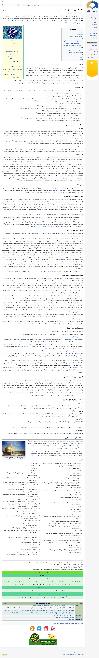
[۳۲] (44, 221)
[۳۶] (64, 226)
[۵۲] (17, 365)
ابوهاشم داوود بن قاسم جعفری (74, 354)
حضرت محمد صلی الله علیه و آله (49, 579)
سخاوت (63, 157)
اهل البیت (56, 623)
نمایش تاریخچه (27, 5)
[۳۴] (30, 224)
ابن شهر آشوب (77, 393)
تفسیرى (60, 380)
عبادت (6, 259)
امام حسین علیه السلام (55, 582)
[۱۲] (35, 100)
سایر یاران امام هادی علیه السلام (60, 613)
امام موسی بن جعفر (40, 162)
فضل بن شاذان (23, 610)
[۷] (47, 77)
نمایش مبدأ (34, 5)
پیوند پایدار (94, 37)
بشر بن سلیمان (62, 612)
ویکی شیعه (94, 45)
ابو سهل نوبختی (16, 610)
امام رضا (16, 607)
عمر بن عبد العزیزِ (39, 314)
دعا (59, 111)
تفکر (26, 428)
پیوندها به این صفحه (92, 30)
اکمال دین (28, 591)
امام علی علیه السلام (77, 582)
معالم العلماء (65, 393)
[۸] (44, 80)
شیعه (54, 190)
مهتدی (69, 314)
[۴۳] (27, 309)
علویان (59, 243)
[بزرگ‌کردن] (3, 457)
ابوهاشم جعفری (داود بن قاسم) (68, 610)
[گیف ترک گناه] (92, 70)
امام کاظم (22, 607)
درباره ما (95, 22)
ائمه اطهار (62, 623)
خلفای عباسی (13, 18)
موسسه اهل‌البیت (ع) (93, 57)
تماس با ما (94, 24)
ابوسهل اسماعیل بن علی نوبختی (74, 361)
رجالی (37, 387)
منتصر (40, 278)
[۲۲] (72, 137)
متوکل (50, 278)
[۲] (72, 70)
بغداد (56, 224)
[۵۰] (43, 351)
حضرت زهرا (60, 607)
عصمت (51, 591)
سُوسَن (49, 81)
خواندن (39, 5)
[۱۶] (43, 110)
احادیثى (7, 383)
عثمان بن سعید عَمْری (76, 368)
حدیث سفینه (40, 597)
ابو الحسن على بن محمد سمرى (55, 610)
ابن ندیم (68, 363)
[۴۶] (73, 318)
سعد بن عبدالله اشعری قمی (77, 239)
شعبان (52, 239)
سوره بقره (13, 380)
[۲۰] (35, 120)
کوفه (18, 224)
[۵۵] (31, 392)
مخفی (5, 603)
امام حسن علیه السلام (67, 582)
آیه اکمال (53, 597)
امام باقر (34, 607)
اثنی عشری (35, 188)
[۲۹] (3, 203)
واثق (73, 615)
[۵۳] (77, 372)
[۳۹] (76, 268)
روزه (75, 312)
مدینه (14, 61)
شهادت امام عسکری (72, 443)
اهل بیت (51, 271)
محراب (58, 151)
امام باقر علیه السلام (32, 582)
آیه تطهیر (64, 597)
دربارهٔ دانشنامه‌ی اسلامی (72, 654)
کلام (11, 363)
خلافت (60, 214)
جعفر (54, 303)
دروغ (31, 422)
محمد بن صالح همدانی (26, 612)
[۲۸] (26, 192)
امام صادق (29, 607)
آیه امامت (58, 597)
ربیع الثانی (12, 57)
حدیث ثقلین (47, 597)
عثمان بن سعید (41, 220)
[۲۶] (18, 179)
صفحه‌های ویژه (93, 33)
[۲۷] (43, 190)
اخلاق (18, 339)
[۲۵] (68, 179)
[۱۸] (40, 115)
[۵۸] (60, 421)
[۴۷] (19, 323)
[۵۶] (78, 407)
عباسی (68, 303)
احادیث (80, 131)
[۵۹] (49, 427)
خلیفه (37, 285)
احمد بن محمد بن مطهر (76, 351)
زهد (10, 259)
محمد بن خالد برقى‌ (77, 337)
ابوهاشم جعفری (21, 314)
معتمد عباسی (80, 23)
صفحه (83, 5)
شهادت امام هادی (78, 188)
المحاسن (66, 339)
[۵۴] (22, 389)
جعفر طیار (57, 354)
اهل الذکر (34, 591)
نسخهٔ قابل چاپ (93, 35)
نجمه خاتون (58, 609)
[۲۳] (27, 143)
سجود (9, 149)
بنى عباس (61, 259)
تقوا (51, 116)
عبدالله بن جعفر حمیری (45, 612)
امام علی (66, 607)
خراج (71, 241)
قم (23, 222)
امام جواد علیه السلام (59, 584)
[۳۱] (74, 221)
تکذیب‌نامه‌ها (65, 654)
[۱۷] (36, 113)
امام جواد (65, 120)
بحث (80, 5)
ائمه (79, 93)
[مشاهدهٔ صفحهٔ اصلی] (92, 6)
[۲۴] (3, 151)
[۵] (39, 70)
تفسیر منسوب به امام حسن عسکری (74, 380)
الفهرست (60, 363)
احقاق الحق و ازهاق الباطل (75, 567)
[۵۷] (37, 413)
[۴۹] (45, 348)
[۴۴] (69, 311)
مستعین (30, 278)
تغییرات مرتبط (94, 32)
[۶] (29, 72)
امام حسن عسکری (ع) (72, 13)
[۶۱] (28, 440)
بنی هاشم (53, 246)
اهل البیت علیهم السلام (59, 591)
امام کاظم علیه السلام (11, 582)
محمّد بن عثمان (65, 222)
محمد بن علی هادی (51, 609)
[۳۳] (64, 224)
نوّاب (18, 370)
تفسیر (15, 339)
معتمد (78, 281)
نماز (13, 149)
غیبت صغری (37, 356)
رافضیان (32, 257)
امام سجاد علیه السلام (44, 582)
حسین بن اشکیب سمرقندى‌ (75, 334)
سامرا (14, 77)
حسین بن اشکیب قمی (54, 612)
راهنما (95, 21)
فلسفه (7, 363)
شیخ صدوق (10, 387)
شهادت (21, 16)
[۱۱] (32, 90)
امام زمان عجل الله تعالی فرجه (20, 584)
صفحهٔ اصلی (94, 15)
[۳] (67, 70)
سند (23, 385)
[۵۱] (78, 357)
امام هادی (39, 16)
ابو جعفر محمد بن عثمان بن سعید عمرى (34, 610)
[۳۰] (37, 209)
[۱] (33, 67)
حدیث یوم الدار (31, 597)
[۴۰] (55, 282)
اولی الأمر (23, 591)
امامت (4, 16)
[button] (82, 28)
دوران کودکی (68, 605)
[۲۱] (36, 133)
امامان (41, 131)
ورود (2, 1)
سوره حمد (24, 380)
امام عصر (27, 356)
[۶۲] (46, 443)
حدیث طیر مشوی (23, 597)
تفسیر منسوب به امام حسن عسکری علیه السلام (65, 617)
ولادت (73, 605)
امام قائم (40, 368)
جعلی (65, 385)
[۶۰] (59, 433)
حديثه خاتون (63, 609)
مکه (66, 227)
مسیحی (9, 141)
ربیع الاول (5, 57)
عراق (5, 281)
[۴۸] (21, 334)
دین (41, 118)
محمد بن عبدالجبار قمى (16, 612)
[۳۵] (4, 224)
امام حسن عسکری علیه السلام (72, 623)
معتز (20, 278)
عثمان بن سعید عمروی (35, 612)
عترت (42, 591)
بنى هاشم (34, 453)
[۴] (62, 70)
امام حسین (47, 607)
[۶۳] (30, 455)
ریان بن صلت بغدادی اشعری (42, 224)
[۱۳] (57, 103)
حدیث (61, 190)
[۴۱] (9, 287)
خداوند (42, 149)
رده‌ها (82, 623)
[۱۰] (38, 82)
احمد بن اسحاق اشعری (37, 222)
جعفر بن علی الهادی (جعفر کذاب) (31, 609)
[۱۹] (21, 117)
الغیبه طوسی (37, 202)
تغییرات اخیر (94, 17)
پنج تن (46, 591)
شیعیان (68, 21)
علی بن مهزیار (45, 610)
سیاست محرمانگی (81, 654)
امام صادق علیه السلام (22, 582)
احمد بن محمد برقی (77, 339)
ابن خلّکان (36, 70)
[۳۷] (30, 226)
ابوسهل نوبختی (69, 612)
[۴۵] (26, 314)
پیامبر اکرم (72, 607)
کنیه (82, 91)
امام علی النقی (80, 83)
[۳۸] (28, 226)
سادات (38, 591)
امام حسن (53, 607)
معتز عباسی (30, 300)
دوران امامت (62, 605)
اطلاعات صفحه (93, 39)
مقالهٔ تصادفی (94, 19)
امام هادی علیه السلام (10, 51)
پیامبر (65, 93)
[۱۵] (18, 108)
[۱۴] (38, 105)
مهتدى (10, 278)
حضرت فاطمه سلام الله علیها (34, 579)
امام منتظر (9, 91)
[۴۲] (47, 300)
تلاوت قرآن (17, 149)
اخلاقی (44, 233)
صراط (53, 106)
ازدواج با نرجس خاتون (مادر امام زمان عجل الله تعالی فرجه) (48, 605)
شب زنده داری (25, 433)
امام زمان (68, 349)
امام (50, 16)
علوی (24, 180)
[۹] (39, 80)
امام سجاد (41, 607)
